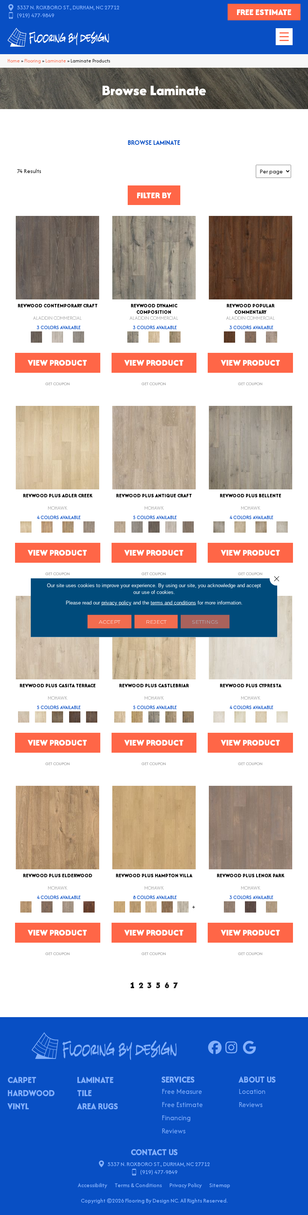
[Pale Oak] (57, 447)
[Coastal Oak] (154, 336)
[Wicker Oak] (271, 906)
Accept (109, 621)
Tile (84, 1094)
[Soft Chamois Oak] (154, 447)
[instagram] (233, 1048)
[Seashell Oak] (57, 336)
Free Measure (182, 1092)
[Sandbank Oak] (57, 827)
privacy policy (116, 603)
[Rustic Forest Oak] (91, 716)
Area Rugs (97, 1107)
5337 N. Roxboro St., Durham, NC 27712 (68, 7)
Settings (205, 621)
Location (252, 1092)
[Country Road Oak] (250, 906)
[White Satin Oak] (282, 716)
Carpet (22, 1080)
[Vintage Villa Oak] (261, 526)
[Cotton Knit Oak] (171, 526)
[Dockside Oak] (167, 906)
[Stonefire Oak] (250, 447)
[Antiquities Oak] (188, 716)
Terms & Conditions (138, 1185)
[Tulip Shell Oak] (135, 906)
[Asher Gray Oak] (68, 906)
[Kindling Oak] (188, 526)
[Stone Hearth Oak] (137, 526)
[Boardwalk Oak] (175, 336)
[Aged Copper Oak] (89, 906)
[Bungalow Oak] (47, 906)
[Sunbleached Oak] (151, 906)
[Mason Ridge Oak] (74, 716)
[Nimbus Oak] (57, 637)
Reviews (174, 1131)
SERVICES (178, 1080)
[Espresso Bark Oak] (153, 526)
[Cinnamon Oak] (250, 257)
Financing (176, 1118)
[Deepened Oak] (57, 257)
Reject (156, 621)
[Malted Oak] (68, 526)
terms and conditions (173, 603)
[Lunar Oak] (153, 716)
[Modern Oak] (154, 257)
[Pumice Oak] (261, 716)
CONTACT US (154, 1152)
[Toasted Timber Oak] (47, 526)
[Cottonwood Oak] (57, 716)
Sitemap (219, 1185)
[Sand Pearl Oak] (154, 637)
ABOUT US (257, 1080)
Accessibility (92, 1185)
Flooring (32, 60)
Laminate (55, 60)
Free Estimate (182, 1105)
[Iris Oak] (40, 716)
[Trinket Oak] (171, 716)
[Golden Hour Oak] (154, 827)
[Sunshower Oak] (183, 906)
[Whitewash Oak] (282, 526)
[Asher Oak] (271, 336)
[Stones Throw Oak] (89, 526)
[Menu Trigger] (284, 36)
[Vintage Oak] (78, 336)
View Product (57, 363)
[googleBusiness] (251, 1048)
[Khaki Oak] (240, 716)
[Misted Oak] (250, 336)
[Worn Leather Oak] (250, 827)
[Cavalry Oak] (137, 716)
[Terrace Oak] (240, 526)
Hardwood (31, 1094)
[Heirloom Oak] (250, 637)
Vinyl (18, 1107)
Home (14, 60)
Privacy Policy (185, 1185)
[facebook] (216, 1048)
